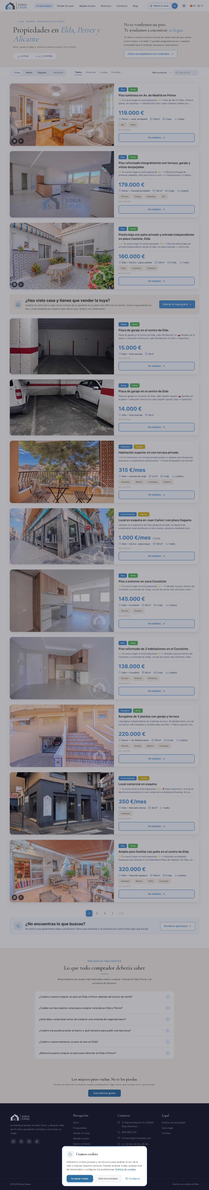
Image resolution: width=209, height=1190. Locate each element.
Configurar (134, 1178)
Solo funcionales (108, 1178)
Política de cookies (125, 1169)
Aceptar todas (79, 1178)
